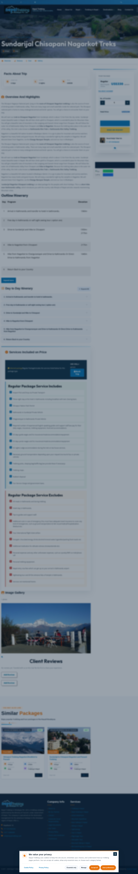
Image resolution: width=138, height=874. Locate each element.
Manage (83, 867)
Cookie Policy (28, 867)
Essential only (71, 867)
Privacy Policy (44, 867)
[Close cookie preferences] (115, 854)
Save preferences (108, 867)
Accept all (94, 867)
